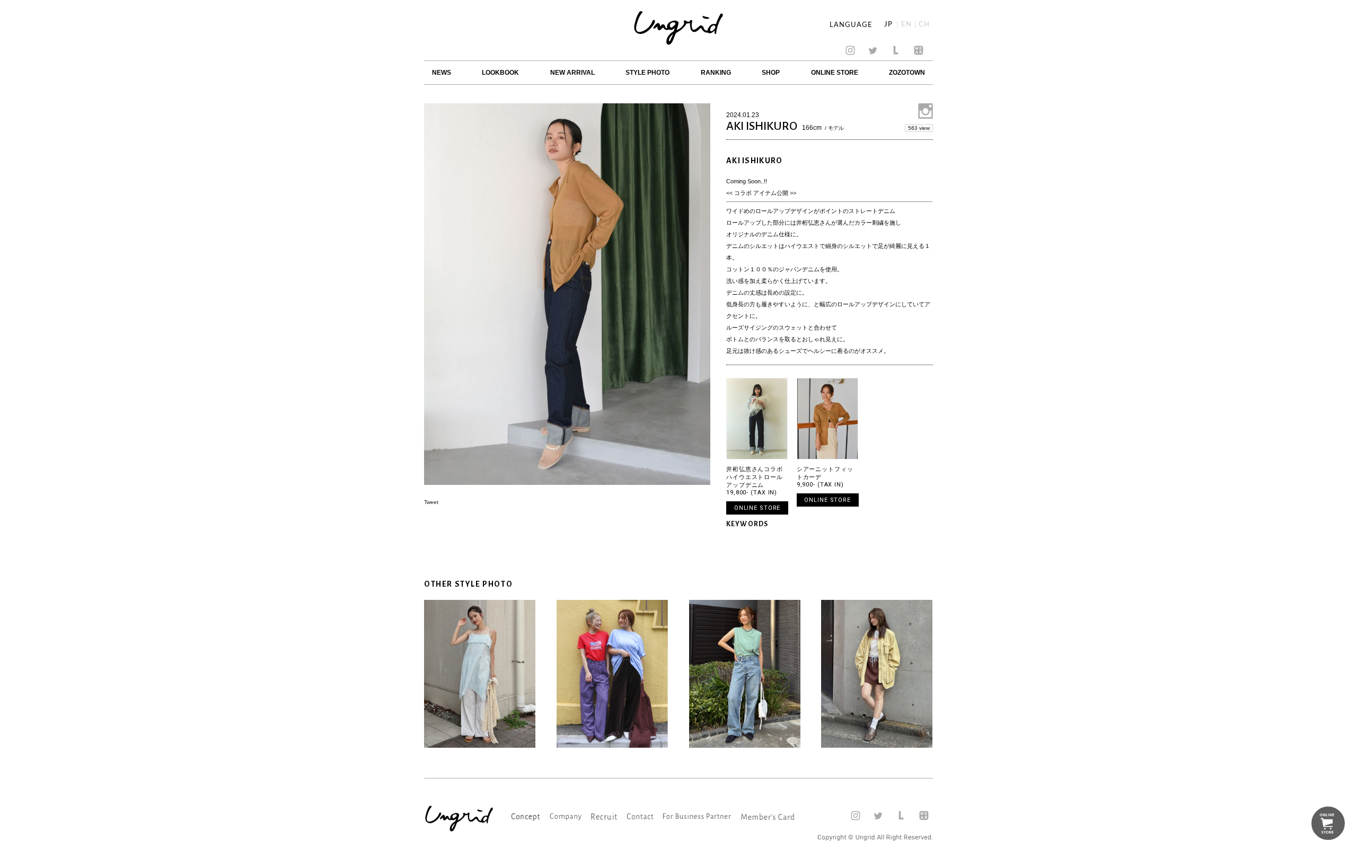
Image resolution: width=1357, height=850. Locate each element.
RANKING (716, 72)
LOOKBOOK (500, 72)
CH (924, 24)
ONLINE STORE (834, 72)
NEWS (441, 72)
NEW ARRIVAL (572, 72)
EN (906, 24)
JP (888, 24)
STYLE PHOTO (647, 72)
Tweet (431, 502)
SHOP (771, 72)
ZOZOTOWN (907, 72)
